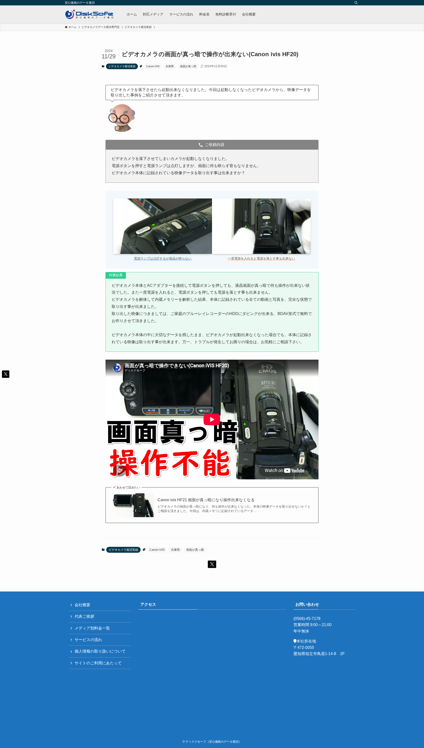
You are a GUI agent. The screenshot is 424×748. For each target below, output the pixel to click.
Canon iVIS (152, 66)
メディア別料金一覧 (92, 628)
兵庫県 (170, 66)
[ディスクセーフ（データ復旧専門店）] (89, 14)
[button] (212, 564)
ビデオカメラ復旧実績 (121, 66)
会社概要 (82, 605)
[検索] (356, 2)
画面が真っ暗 (188, 66)
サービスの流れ (88, 640)
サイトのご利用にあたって (98, 663)
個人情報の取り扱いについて (100, 651)
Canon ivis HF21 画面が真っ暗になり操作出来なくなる (206, 500)
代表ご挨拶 (84, 616)
